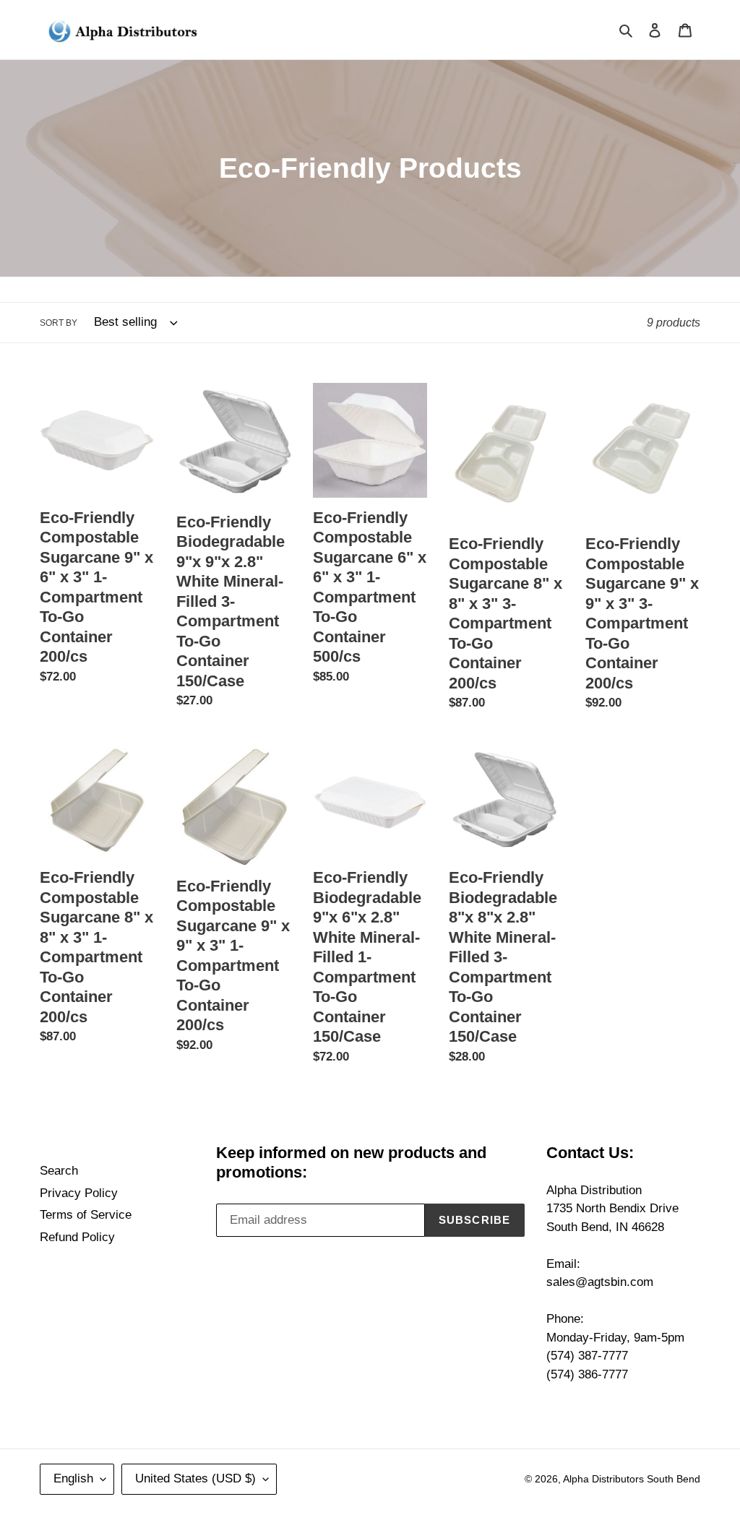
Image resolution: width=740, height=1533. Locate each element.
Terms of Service (86, 1215)
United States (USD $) (195, 1478)
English (73, 1478)
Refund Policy (77, 1237)
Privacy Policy (79, 1193)
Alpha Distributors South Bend (631, 1479)
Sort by (58, 323)
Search (59, 1171)
